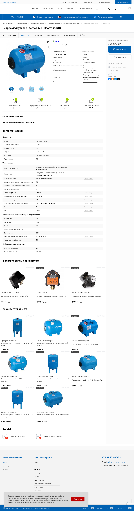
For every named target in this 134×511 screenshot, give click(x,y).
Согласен (78, 499)
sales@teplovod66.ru (116, 462)
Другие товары (88, 178)
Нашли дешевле (116, 63)
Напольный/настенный (90, 82)
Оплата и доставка (85, 9)
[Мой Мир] (115, 79)
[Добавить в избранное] (48, 42)
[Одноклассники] (112, 79)
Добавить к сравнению (119, 74)
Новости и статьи (39, 480)
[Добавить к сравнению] (48, 47)
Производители (7, 466)
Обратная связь (11, 508)
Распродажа (6, 469)
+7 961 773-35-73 (26, 508)
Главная (35, 9)
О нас (60, 9)
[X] (118, 79)
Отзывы (36, 476)
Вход (4, 2)
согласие (24, 502)
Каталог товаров (16, 17)
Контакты (70, 9)
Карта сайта (37, 491)
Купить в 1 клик (121, 57)
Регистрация (11, 2)
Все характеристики (87, 51)
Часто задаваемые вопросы (42, 483)
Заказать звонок (123, 2)
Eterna (85, 55)
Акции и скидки (48, 9)
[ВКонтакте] (109, 79)
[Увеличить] (26, 60)
